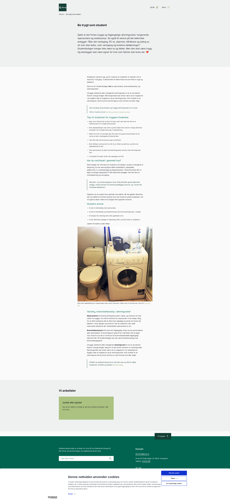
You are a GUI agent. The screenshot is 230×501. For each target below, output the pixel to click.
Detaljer (70, 494)
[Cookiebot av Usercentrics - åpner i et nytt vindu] (52, 497)
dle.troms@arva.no (142, 454)
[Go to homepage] (62, 7)
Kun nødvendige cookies (174, 483)
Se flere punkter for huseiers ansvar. (118, 112)
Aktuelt (61, 14)
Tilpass (173, 478)
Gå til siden (119, 365)
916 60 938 (146, 461)
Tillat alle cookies (174, 473)
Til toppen (161, 436)
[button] (154, 7)
